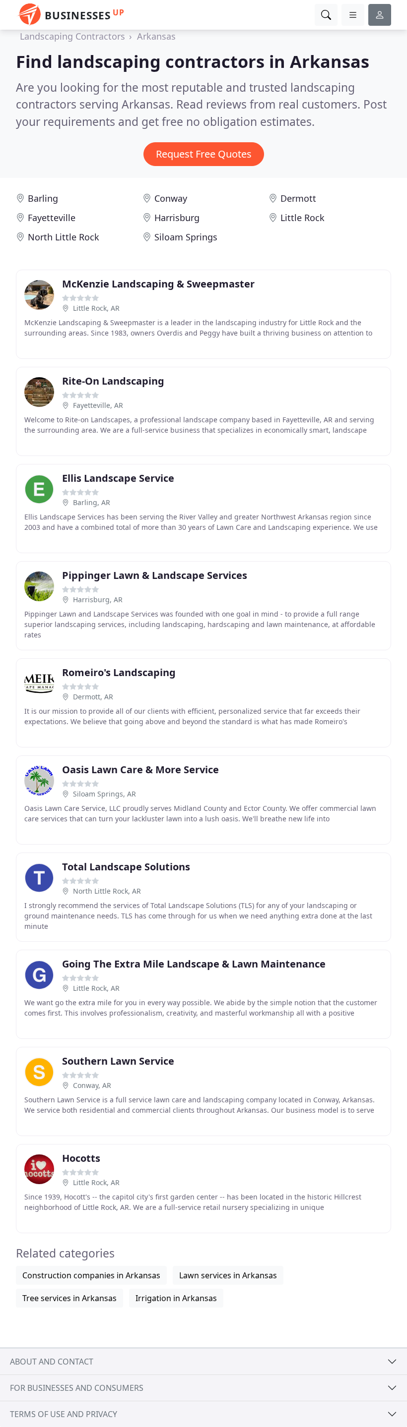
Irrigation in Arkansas (176, 1298)
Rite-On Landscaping (113, 381)
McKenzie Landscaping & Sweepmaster (158, 283)
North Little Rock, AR (107, 891)
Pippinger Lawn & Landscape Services (154, 575)
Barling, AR (91, 502)
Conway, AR (92, 1085)
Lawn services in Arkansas (228, 1275)
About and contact (51, 1361)
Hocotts (81, 1158)
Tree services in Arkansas (69, 1298)
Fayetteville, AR (98, 405)
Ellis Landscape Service (118, 478)
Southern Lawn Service (118, 1061)
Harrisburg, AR (98, 599)
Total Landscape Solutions (126, 866)
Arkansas (156, 36)
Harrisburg (177, 218)
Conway (170, 198)
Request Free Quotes (204, 154)
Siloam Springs (185, 237)
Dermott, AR (93, 696)
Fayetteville (51, 218)
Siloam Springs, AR (104, 794)
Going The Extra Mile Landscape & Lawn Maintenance (194, 963)
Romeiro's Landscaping (119, 672)
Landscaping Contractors (72, 36)
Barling (43, 198)
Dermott (298, 198)
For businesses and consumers (76, 1387)
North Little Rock (63, 237)
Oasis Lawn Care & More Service (140, 769)
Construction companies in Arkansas (91, 1275)
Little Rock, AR (96, 308)
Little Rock (302, 218)
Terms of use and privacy (63, 1414)
